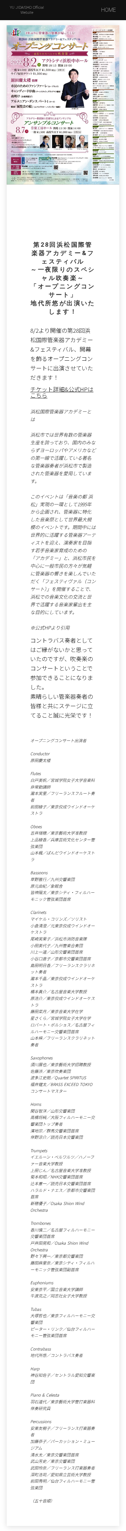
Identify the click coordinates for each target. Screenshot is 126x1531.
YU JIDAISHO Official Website (27, 10)
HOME (108, 10)
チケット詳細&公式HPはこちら (61, 392)
